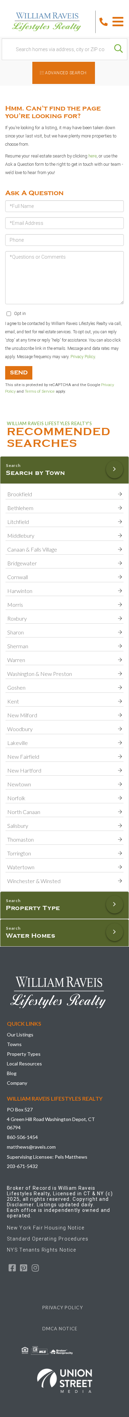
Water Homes (30, 935)
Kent (13, 701)
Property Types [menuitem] (24, 1054)
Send (19, 373)
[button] (118, 49)
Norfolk (16, 798)
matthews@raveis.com (31, 1147)
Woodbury (20, 729)
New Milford (22, 715)
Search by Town (35, 472)
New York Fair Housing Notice (46, 1228)
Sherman (17, 646)
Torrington (19, 853)
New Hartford (24, 770)
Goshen (16, 687)
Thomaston (20, 839)
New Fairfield (23, 756)
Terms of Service (40, 391)
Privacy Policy (83, 356)
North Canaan (23, 811)
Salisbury (17, 825)
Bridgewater (22, 563)
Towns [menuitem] (14, 1044)
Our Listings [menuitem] (20, 1034)
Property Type (33, 907)
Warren (16, 660)
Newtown (19, 784)
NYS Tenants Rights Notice (41, 1250)
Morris (15, 604)
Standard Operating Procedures (47, 1239)
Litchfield (18, 521)
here (92, 156)
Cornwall (17, 577)
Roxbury (17, 618)
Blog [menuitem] (12, 1073)
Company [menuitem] (17, 1083)
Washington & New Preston (39, 673)
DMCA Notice (60, 1328)
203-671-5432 (22, 1166)
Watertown (20, 867)
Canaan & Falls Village (32, 549)
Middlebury (20, 535)
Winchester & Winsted (34, 881)
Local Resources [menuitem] (24, 1063)
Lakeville (17, 742)
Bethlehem (20, 508)
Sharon (15, 632)
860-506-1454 (22, 1137)
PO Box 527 (20, 1109)
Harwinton (19, 590)
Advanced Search (66, 72)
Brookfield (19, 494)
